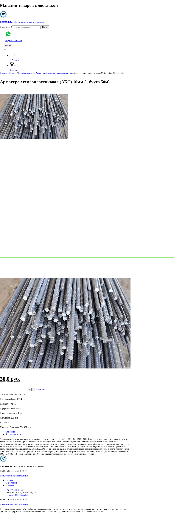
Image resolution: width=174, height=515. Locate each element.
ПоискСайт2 (6, 27)
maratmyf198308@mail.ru (16, 495)
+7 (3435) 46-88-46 (13, 40)
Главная (3, 73)
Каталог (12, 73)
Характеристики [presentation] (13, 434)
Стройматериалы (26, 73)
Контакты (10, 485)
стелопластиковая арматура (59, 73)
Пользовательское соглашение (14, 476)
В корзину (40, 389)
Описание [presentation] (10, 432)
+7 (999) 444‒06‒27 (14, 490)
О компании (11, 483)
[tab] (67, 432)
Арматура (40, 73)
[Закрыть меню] (5, 49)
